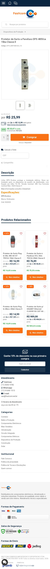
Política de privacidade (9, 462)
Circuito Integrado (8, 433)
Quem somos (6, 468)
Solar (3, 446)
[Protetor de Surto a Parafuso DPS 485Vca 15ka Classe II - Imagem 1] (20, 105)
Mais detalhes (14, 277)
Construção (5, 443)
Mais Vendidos (6, 427)
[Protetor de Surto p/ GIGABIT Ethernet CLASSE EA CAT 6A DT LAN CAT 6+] (37, 310)
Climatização (6, 430)
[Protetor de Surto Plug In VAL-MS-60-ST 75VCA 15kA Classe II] (13, 256)
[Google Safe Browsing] (23, 531)
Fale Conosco (6, 459)
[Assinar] (25, 369)
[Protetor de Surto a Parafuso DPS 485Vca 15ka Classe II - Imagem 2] (29, 105)
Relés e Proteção (7, 420)
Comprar (31, 137)
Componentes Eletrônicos (11, 423)
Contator (4, 417)
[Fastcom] (25, 14)
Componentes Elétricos (10, 436)
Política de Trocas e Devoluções (13, 465)
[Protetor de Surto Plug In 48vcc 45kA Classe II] (13, 309)
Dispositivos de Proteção (13, 32)
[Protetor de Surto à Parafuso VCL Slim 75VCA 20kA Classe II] (37, 256)
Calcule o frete (10, 150)
